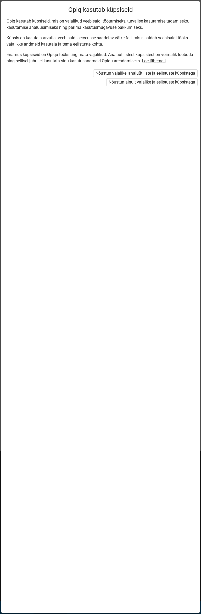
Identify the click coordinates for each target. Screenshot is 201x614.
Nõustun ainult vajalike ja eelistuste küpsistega (152, 82)
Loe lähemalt (154, 60)
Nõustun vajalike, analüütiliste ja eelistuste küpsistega (145, 73)
